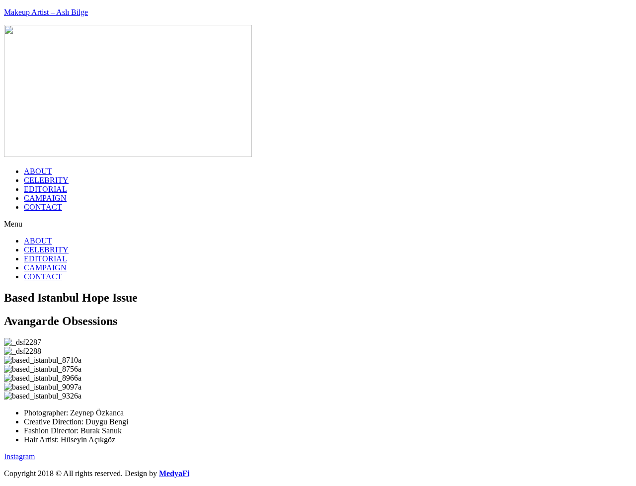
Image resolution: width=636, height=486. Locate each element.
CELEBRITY (46, 180)
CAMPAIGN (45, 198)
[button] (318, 224)
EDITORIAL (45, 189)
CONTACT (43, 207)
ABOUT (38, 171)
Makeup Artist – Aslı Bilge (46, 12)
